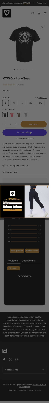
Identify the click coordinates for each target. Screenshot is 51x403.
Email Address (5, 201)
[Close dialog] (47, 187)
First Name (5, 205)
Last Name (15, 205)
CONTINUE (12, 209)
